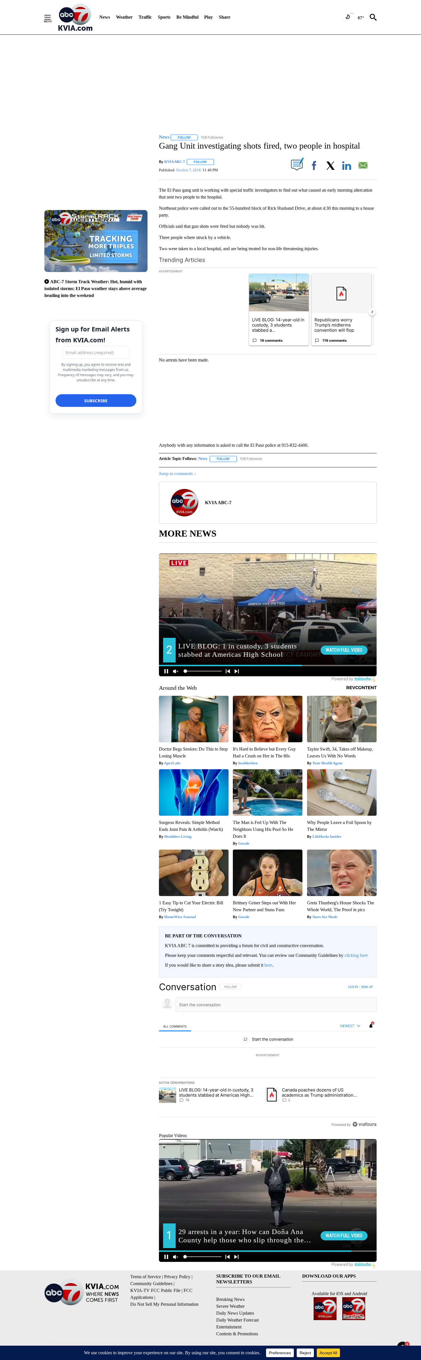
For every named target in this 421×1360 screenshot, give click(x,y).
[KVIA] (75, 17)
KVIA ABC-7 (174, 162)
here (268, 965)
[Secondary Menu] (51, 17)
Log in (353, 986)
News (104, 17)
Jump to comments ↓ (177, 473)
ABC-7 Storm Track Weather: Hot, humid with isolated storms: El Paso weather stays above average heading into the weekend (95, 288)
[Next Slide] (372, 312)
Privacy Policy (177, 1276)
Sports (164, 17)
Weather (124, 17)
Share (224, 17)
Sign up (367, 986)
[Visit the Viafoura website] (364, 1124)
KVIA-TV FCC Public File (155, 1290)
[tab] (175, 1026)
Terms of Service (145, 1276)
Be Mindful (187, 17)
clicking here (356, 955)
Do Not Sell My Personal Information (164, 1304)
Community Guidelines (151, 1283)
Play (208, 17)
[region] (268, 1055)
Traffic (145, 17)
